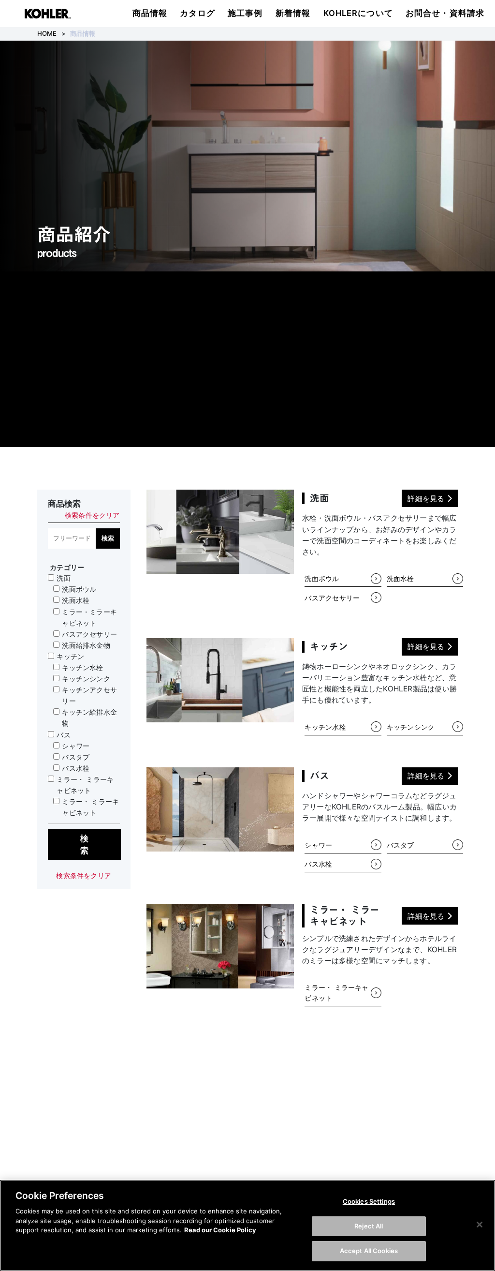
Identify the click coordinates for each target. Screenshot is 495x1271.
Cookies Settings (369, 1201)
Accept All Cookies (369, 1251)
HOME (47, 33)
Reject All (368, 1226)
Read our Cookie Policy (220, 1230)
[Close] (479, 1224)
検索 (108, 538)
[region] (247, 1225)
